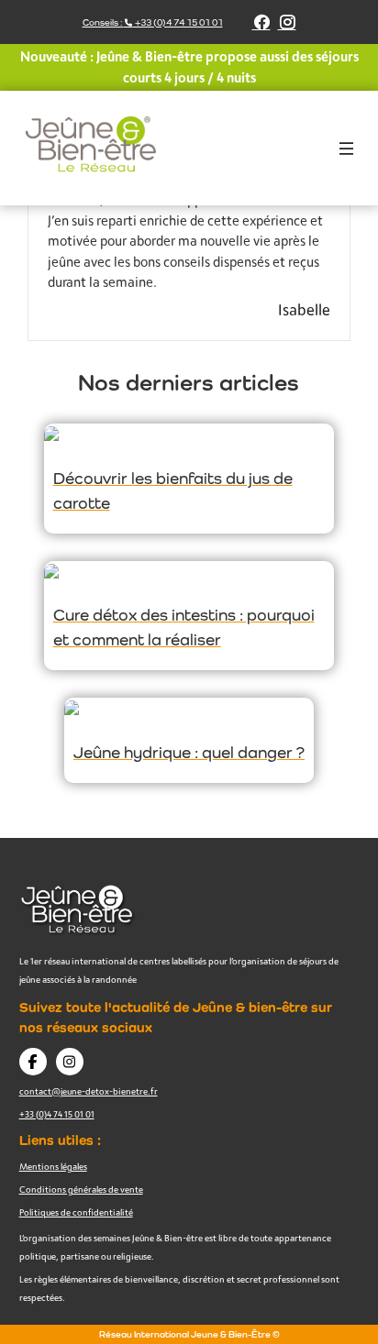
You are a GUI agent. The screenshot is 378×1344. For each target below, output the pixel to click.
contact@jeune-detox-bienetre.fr (88, 1090)
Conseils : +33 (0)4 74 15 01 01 (153, 22)
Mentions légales (53, 1166)
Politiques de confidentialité (76, 1211)
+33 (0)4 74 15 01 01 (56, 1113)
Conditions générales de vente (81, 1189)
